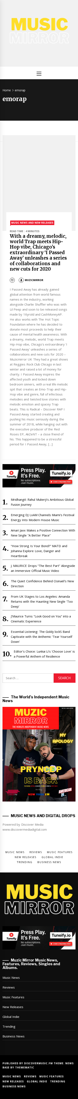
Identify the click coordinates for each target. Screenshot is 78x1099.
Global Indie (10, 1017)
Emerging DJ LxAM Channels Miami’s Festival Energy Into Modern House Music (42, 517)
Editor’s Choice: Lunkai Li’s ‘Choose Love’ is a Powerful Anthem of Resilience (44, 653)
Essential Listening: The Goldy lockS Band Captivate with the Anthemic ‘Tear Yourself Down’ (41, 636)
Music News (11, 977)
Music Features (13, 997)
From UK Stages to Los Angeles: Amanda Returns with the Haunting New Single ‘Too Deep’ (42, 601)
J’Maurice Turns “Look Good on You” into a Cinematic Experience (41, 618)
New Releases (12, 1007)
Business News (13, 1036)
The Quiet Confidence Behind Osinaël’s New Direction (42, 583)
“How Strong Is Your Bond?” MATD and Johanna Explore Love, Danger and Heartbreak (39, 551)
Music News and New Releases (32, 222)
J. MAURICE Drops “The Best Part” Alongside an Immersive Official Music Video (43, 568)
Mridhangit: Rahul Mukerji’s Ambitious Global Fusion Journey (42, 502)
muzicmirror (34, 280)
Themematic (24, 1067)
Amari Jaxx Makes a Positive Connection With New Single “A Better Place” (43, 532)
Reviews (8, 987)
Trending (8, 1026)
